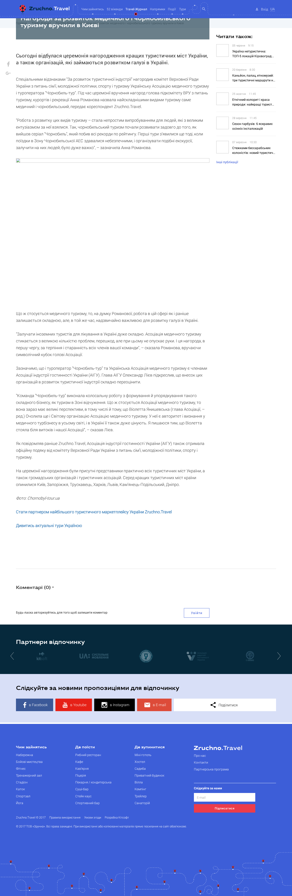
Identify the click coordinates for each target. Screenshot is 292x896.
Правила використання (65, 817)
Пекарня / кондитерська (93, 782)
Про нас (200, 755)
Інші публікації (227, 162)
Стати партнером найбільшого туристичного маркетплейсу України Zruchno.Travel (94, 511)
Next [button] (279, 655)
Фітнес (21, 768)
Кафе (79, 761)
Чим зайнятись (31, 747)
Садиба (140, 768)
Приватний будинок (149, 775)
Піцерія (80, 775)
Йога (19, 803)
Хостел (140, 761)
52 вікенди (115, 9)
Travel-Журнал (136, 9)
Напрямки (157, 9)
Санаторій (142, 803)
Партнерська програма (211, 769)
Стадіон (22, 782)
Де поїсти (85, 747)
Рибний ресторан (88, 755)
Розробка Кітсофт (117, 817)
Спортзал (23, 796)
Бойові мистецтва (29, 761)
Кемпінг (140, 789)
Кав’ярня (82, 768)
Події (172, 9)
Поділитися (228, 704)
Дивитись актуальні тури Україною (49, 525)
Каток (20, 789)
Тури (182, 9)
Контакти (201, 762)
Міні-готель (143, 755)
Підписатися (225, 808)
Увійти (196, 613)
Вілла (139, 782)
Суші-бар (82, 789)
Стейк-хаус (83, 796)
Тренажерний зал (29, 775)
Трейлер (141, 796)
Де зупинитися (150, 747)
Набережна (24, 755)
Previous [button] (12, 655)
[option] (59, 656)
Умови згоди (92, 817)
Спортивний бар (87, 803)
